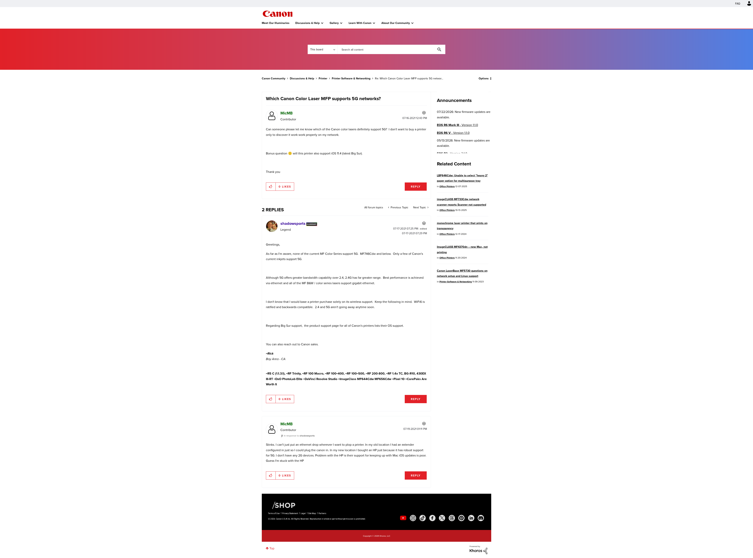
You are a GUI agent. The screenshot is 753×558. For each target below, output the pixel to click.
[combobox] (391, 49)
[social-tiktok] (422, 518)
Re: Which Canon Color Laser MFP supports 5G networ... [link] (409, 78)
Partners (322, 513)
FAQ (737, 3)
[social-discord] (481, 518)
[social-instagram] (413, 518)
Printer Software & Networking (351, 78)
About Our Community (395, 23)
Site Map (312, 513)
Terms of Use (274, 513)
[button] (271, 187)
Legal (303, 513)
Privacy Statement (290, 513)
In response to (299, 435)
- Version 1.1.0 (457, 125)
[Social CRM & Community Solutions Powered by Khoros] (478, 549)
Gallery (334, 23)
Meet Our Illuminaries (275, 23)
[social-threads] (452, 518)
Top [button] (271, 548)
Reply (416, 187)
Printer (323, 78)
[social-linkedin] (471, 518)
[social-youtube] (403, 518)
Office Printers (447, 186)
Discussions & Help (307, 23)
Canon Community (277, 13)
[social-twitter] (442, 518)
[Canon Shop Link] (282, 505)
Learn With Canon (360, 23)
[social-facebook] (432, 518)
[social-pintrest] (461, 518)
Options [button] (484, 78)
